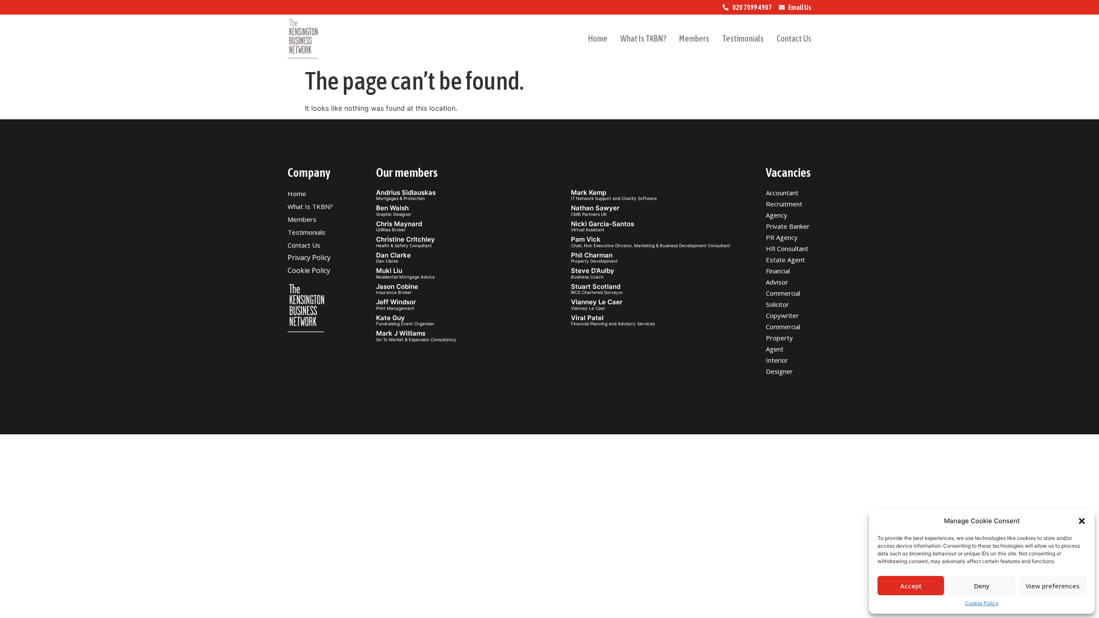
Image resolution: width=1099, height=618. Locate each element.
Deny (982, 586)
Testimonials (743, 38)
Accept (911, 586)
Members (694, 38)
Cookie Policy (982, 603)
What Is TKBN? (643, 38)
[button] (1082, 521)
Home (597, 38)
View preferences (1053, 586)
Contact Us (794, 38)
